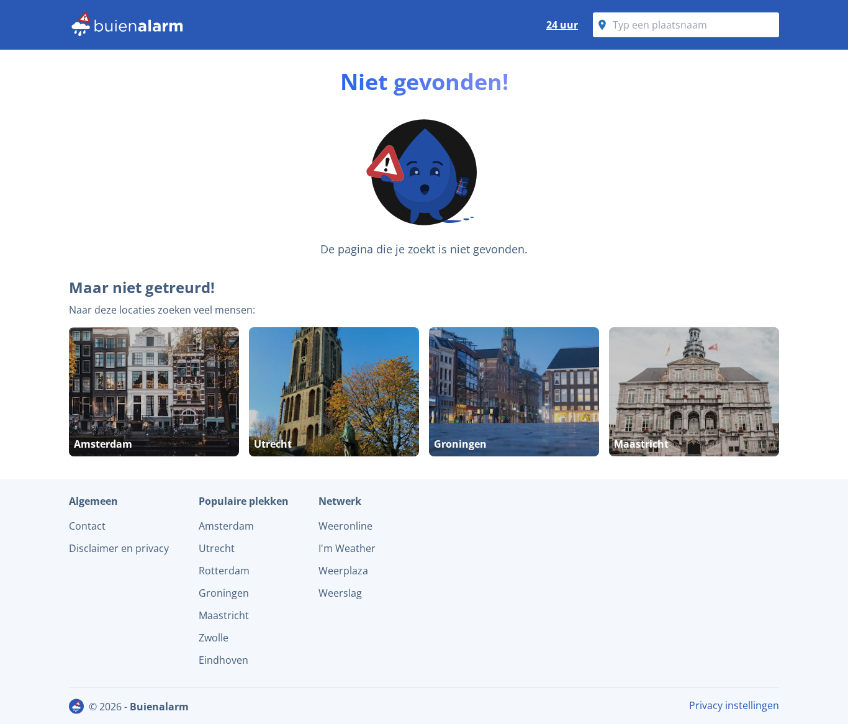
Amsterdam (226, 526)
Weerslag (340, 593)
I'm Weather (347, 548)
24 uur (562, 25)
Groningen (224, 593)
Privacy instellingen (734, 705)
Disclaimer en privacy (119, 548)
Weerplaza (343, 570)
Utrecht (217, 548)
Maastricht (224, 615)
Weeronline (345, 526)
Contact (87, 526)
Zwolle (213, 638)
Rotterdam (224, 570)
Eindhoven (223, 660)
